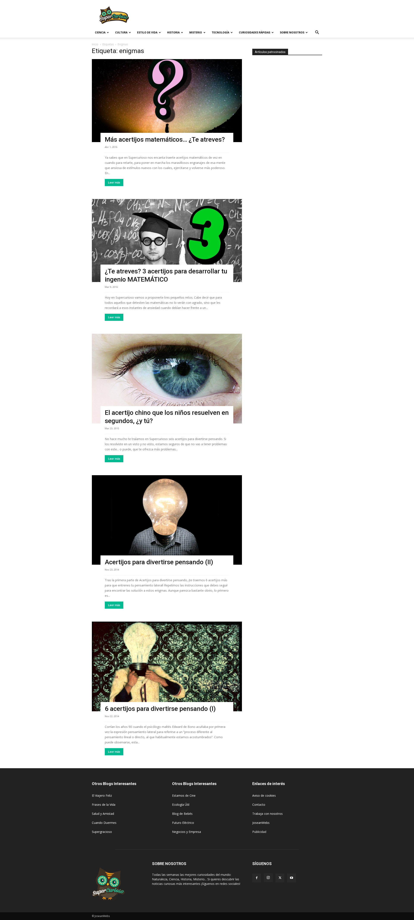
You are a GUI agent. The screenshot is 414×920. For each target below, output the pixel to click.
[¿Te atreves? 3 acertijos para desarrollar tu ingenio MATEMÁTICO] (167, 240)
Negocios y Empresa (186, 832)
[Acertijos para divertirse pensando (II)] (167, 520)
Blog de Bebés (182, 814)
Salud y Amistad (103, 814)
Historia (173, 32)
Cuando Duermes (104, 823)
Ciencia (100, 32)
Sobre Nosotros (292, 32)
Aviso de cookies (264, 795)
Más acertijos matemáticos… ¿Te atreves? (165, 139)
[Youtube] (291, 878)
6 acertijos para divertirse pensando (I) (160, 708)
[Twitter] (280, 878)
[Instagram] (268, 877)
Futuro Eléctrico (183, 823)
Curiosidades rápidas (254, 32)
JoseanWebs (261, 823)
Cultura (121, 32)
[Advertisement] (243, 15)
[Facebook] (256, 878)
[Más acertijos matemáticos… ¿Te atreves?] (167, 100)
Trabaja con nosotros (267, 814)
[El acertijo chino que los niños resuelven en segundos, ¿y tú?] (167, 378)
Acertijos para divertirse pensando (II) (159, 562)
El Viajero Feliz (102, 795)
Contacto (258, 804)
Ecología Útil (180, 804)
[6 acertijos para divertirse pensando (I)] (167, 666)
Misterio (195, 32)
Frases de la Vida (103, 804)
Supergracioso (102, 832)
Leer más (114, 182)
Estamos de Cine (184, 795)
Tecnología (220, 32)
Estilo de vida (147, 32)
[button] (317, 33)
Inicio (95, 44)
